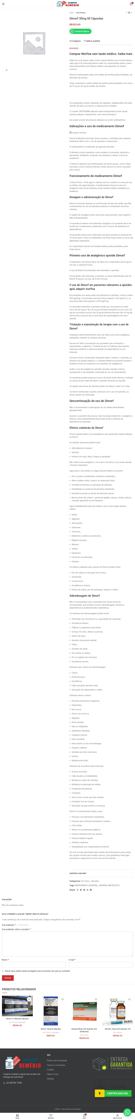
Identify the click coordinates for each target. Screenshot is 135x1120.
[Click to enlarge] (6, 70)
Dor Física (80, 13)
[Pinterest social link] (84, 890)
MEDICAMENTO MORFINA (86, 885)
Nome (5, 959)
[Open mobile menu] (3, 4)
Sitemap (50, 1079)
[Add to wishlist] (29, 999)
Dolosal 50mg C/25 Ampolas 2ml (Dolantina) (84, 1030)
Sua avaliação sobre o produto (16, 929)
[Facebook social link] (77, 890)
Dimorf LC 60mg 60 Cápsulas (17, 1019)
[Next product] (131, 12)
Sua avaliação (9, 925)
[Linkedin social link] (87, 890)
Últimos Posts (52, 1074)
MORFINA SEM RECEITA (109, 885)
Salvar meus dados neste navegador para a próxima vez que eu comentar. (37, 971)
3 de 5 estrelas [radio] (23, 925)
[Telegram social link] (91, 890)
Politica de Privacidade (57, 1060)
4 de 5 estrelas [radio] (25, 925)
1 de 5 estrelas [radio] (19, 925)
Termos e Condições (56, 1065)
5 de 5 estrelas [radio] (27, 925)
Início (71, 13)
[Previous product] (126, 12)
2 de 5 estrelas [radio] (21, 925)
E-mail (72, 959)
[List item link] (22, 1083)
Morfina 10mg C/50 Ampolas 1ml (117, 1029)
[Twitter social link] (81, 890)
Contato (50, 1069)
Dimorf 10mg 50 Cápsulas (51, 1029)
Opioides (95, 881)
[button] (127, 1112)
